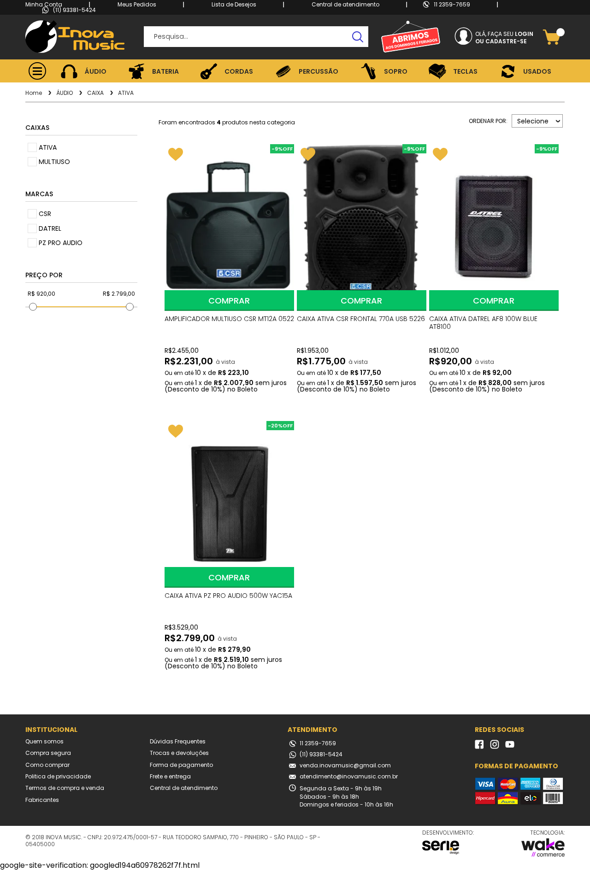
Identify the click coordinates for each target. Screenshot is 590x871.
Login (524, 34)
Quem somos (44, 741)
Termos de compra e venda (64, 788)
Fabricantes (42, 800)
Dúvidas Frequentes (178, 741)
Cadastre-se (506, 41)
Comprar (229, 300)
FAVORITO (175, 154)
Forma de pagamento (181, 765)
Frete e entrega (170, 776)
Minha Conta (43, 4)
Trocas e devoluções (179, 753)
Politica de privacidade (58, 776)
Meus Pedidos (137, 4)
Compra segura (48, 753)
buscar (358, 36)
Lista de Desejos (234, 4)
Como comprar (47, 765)
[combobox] (537, 121)
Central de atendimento (345, 4)
